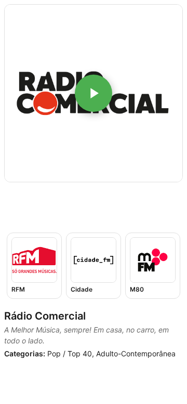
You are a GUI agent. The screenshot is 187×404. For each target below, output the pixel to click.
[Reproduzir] (93, 93)
